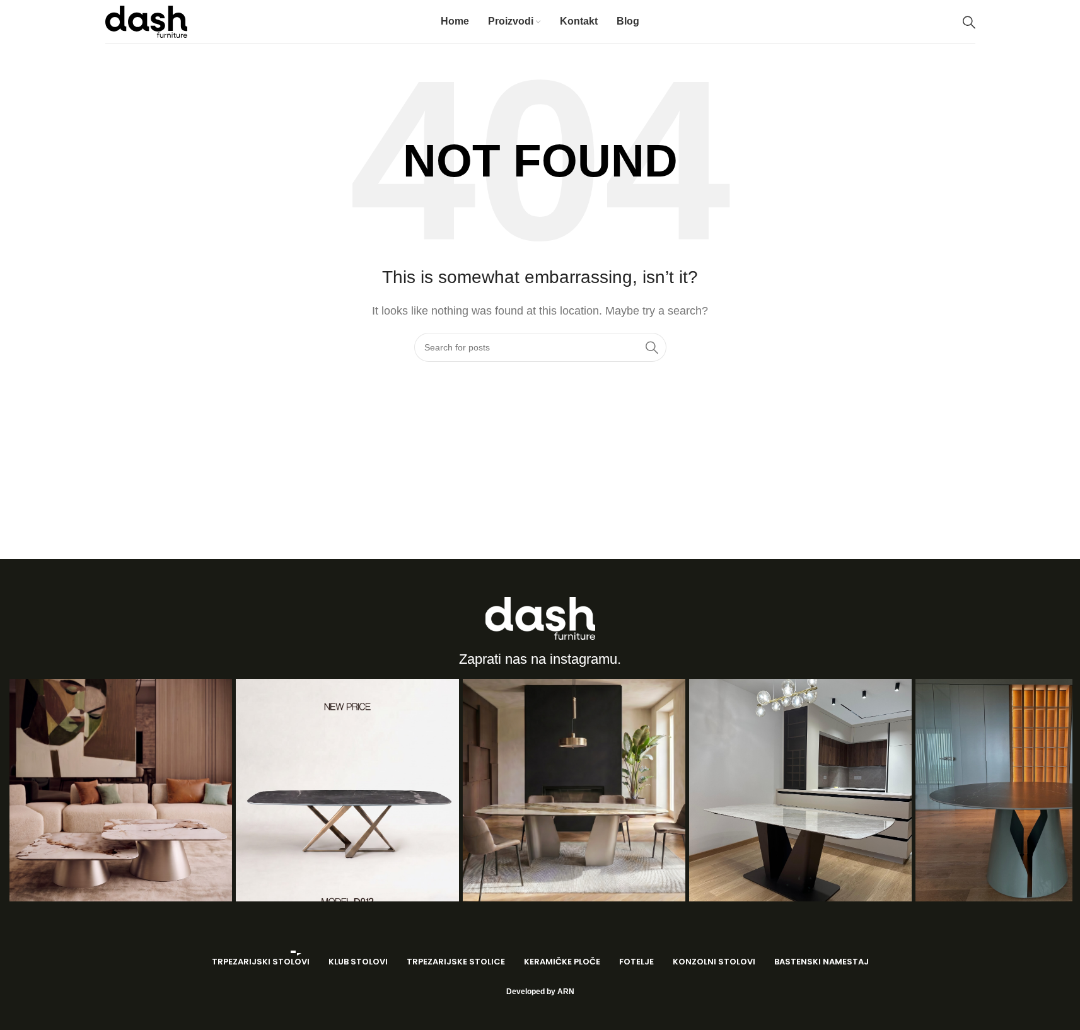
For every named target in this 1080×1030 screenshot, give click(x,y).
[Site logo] (146, 21)
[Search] (969, 22)
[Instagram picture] (120, 790)
